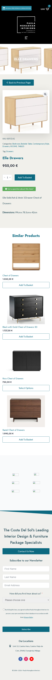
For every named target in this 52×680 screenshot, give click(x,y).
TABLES (21, 146)
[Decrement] (4, 177)
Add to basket (25, 177)
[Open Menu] (26, 38)
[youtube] (32, 659)
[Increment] (10, 177)
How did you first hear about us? (25, 593)
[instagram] (26, 659)
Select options (26, 388)
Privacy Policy (28, 617)
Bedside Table (26, 144)
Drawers (6, 146)
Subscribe (26, 629)
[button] (45, 94)
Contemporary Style (41, 144)
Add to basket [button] (26, 285)
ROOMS (13, 146)
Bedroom (16, 144)
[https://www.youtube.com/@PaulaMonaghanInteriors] (20, 659)
